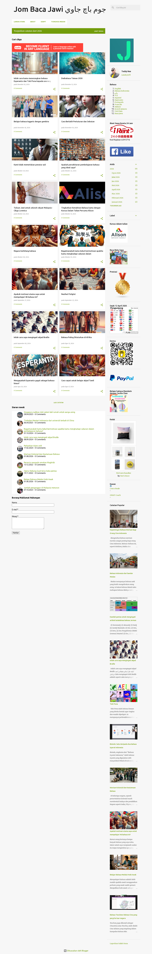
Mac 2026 (116, 194)
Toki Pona (114, 704)
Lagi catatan (58, 402)
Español (118, 98)
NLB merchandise (123, 473)
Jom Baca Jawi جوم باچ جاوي (60, 9)
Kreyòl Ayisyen (121, 109)
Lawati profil (126, 75)
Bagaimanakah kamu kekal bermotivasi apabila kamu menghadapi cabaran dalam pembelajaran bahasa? (59, 430)
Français (118, 104)
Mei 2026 (115, 185)
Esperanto (119, 100)
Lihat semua (98, 31)
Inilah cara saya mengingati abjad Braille (41, 437)
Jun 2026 (115, 181)
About (33, 21)
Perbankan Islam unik (33, 446)
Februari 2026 (117, 198)
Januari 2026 (117, 202)
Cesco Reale (115, 488)
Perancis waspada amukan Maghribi (39, 462)
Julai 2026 (116, 177)
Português (119, 102)
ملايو (116, 93)
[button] (54, 89)
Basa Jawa (119, 113)
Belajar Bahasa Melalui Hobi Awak (38, 479)
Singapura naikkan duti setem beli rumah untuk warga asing (49, 412)
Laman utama (19, 21)
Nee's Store (124, 476)
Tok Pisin (118, 111)
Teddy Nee (126, 71)
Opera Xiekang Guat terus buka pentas (40, 471)
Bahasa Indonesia (122, 91)
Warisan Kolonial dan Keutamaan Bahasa (42, 454)
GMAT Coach (115, 495)
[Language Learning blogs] (122, 298)
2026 (112, 169)
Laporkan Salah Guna (119, 943)
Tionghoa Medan (58, 21)
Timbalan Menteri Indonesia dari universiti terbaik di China (49, 420)
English (118, 89)
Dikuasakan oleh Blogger (77, 951)
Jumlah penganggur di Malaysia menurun (41, 488)
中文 (116, 95)
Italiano (118, 107)
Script (43, 21)
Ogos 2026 (116, 173)
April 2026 (116, 189)
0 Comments (18, 88)
